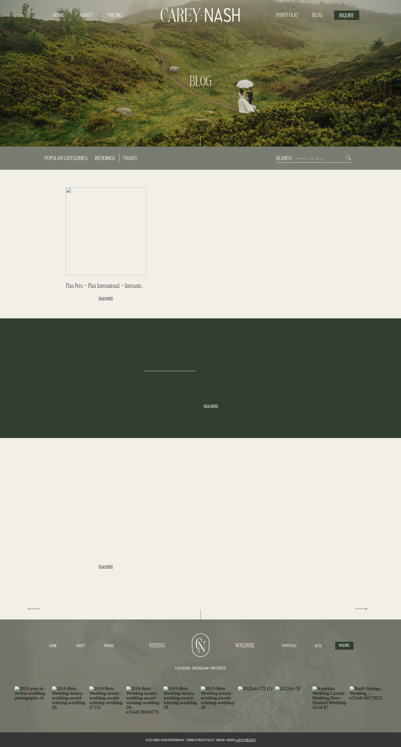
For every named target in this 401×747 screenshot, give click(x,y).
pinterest (218, 668)
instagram (200, 668)
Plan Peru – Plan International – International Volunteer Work (120, 286)
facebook (182, 668)
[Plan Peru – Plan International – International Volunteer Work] (106, 231)
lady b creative (245, 740)
